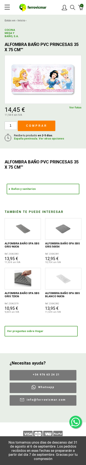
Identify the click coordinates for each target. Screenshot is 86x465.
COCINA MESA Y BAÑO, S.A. (12, 33)
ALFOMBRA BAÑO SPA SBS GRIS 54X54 (62, 245)
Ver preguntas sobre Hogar (25, 331)
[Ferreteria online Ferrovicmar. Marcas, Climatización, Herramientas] (32, 7)
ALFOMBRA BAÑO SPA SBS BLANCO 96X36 (62, 295)
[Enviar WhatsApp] (75, 422)
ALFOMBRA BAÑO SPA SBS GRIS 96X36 (22, 245)
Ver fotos (75, 107)
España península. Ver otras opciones (39, 138)
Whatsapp (46, 387)
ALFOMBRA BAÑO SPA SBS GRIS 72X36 (22, 295)
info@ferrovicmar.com (46, 399)
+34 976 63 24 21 (46, 374)
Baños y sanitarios (23, 188)
